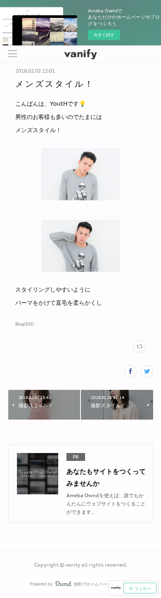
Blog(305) (24, 324)
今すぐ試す (104, 35)
